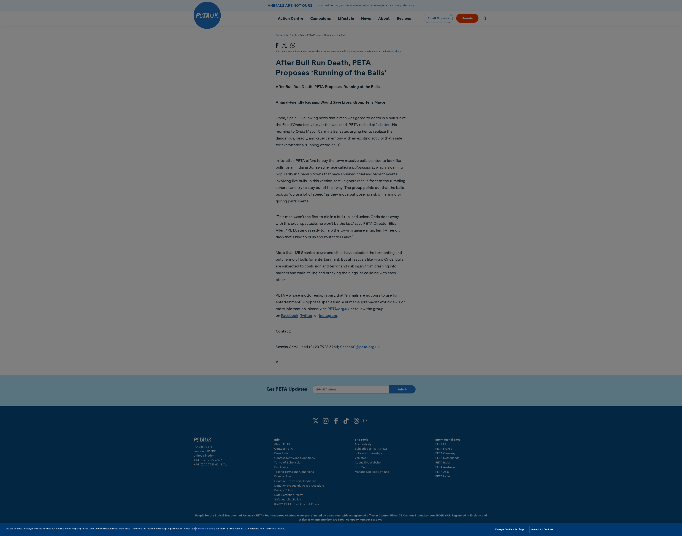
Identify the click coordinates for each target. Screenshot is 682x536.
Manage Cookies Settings (509, 529)
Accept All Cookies (542, 529)
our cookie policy (205, 528)
